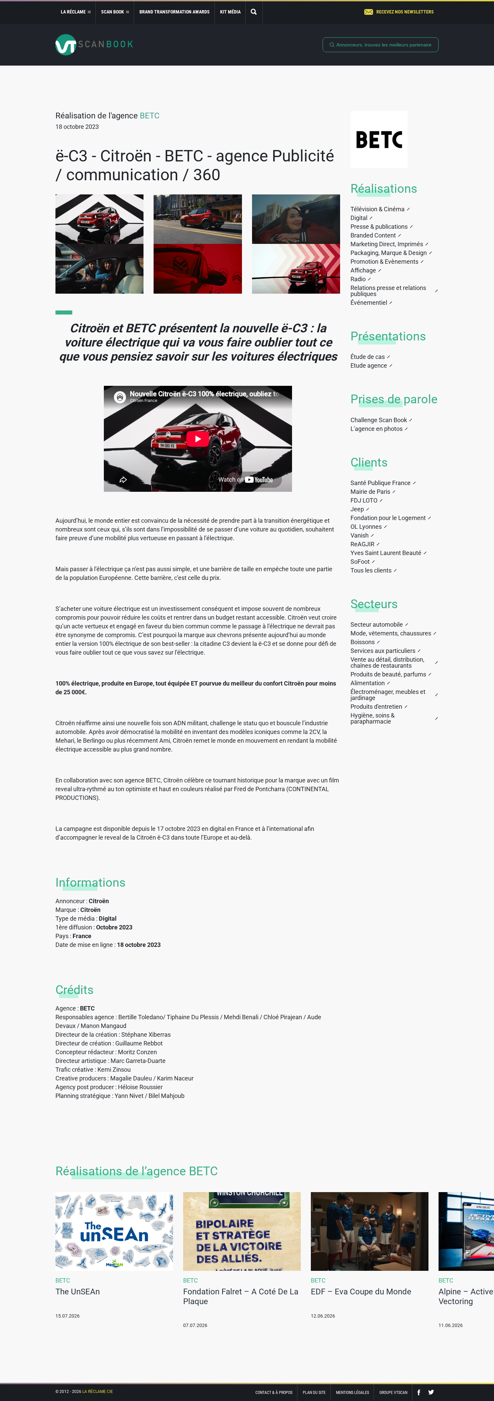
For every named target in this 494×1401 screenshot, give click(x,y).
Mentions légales (352, 1392)
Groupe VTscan (393, 1392)
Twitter (431, 1392)
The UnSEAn (77, 1291)
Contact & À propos (273, 1392)
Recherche (254, 12)
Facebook (420, 1392)
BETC (150, 115)
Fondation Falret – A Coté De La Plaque (240, 1296)
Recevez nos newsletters (405, 11)
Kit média (230, 11)
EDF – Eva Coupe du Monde (361, 1291)
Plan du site (314, 1392)
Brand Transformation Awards (174, 11)
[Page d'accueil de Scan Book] (94, 45)
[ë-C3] (99, 219)
